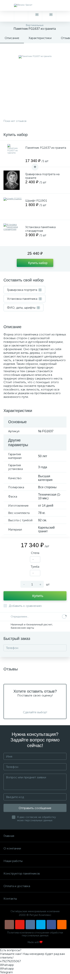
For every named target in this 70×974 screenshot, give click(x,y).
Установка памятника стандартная (40, 229)
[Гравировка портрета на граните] (13, 180)
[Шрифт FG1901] (13, 206)
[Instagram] (9, 924)
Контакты (10, 898)
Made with (33, 942)
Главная (9, 836)
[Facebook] (51, 924)
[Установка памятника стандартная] (13, 233)
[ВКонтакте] (30, 924)
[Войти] (63, 16)
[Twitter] (41, 924)
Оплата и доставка (17, 886)
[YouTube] (19, 924)
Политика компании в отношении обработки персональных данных (35, 934)
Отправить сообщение (35, 808)
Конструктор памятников (22, 873)
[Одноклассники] (61, 924)
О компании (12, 848)
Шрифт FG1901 (36, 200)
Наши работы (13, 861)
